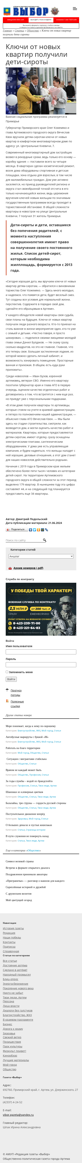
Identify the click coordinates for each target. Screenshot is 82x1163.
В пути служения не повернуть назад (27, 836)
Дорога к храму (13, 1029)
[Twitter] (35, 528)
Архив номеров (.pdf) (28, 568)
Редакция (9, 933)
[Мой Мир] (43, 528)
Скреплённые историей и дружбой (26, 887)
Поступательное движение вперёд (25, 814)
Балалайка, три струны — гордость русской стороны (36, 803)
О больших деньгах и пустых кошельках (29, 825)
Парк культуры (12, 1046)
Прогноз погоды (16, 693)
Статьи (19, 30)
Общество (33, 30)
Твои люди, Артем (47, 785)
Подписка (9, 946)
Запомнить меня (21, 672)
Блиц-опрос (10, 979)
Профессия (35, 774)
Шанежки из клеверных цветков (24, 792)
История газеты (13, 928)
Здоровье (23, 818)
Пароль (11, 659)
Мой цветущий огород (19, 900)
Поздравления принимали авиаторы (26, 874)
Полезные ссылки (17, 704)
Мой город (47, 730)
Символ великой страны (20, 861)
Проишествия (12, 1042)
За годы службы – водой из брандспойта (29, 781)
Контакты (9, 942)
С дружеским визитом (18, 893)
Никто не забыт (13, 993)
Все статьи (10, 961)
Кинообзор (10, 1055)
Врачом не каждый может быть (23, 770)
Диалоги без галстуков (17, 1010)
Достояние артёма (15, 965)
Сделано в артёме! (15, 970)
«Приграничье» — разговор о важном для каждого (35, 881)
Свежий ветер (12, 1037)
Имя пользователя (19, 646)
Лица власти (11, 1006)
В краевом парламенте (18, 1019)
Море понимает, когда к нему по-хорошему (31, 726)
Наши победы (12, 937)
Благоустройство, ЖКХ (29, 730)
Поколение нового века (18, 988)
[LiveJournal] (47, 528)
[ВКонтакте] (31, 528)
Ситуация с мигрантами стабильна (26, 759)
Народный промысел (17, 974)
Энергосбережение (15, 984)
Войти (11, 679)
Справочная (11, 951)
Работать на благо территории (23, 748)
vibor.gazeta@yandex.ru (18, 1115)
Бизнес (7, 1024)
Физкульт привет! (14, 1051)
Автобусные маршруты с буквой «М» (27, 737)
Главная (7, 30)
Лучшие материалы (16, 1060)
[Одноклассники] (39, 528)
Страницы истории (35, 829)
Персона (8, 1001)
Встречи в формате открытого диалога (28, 868)
